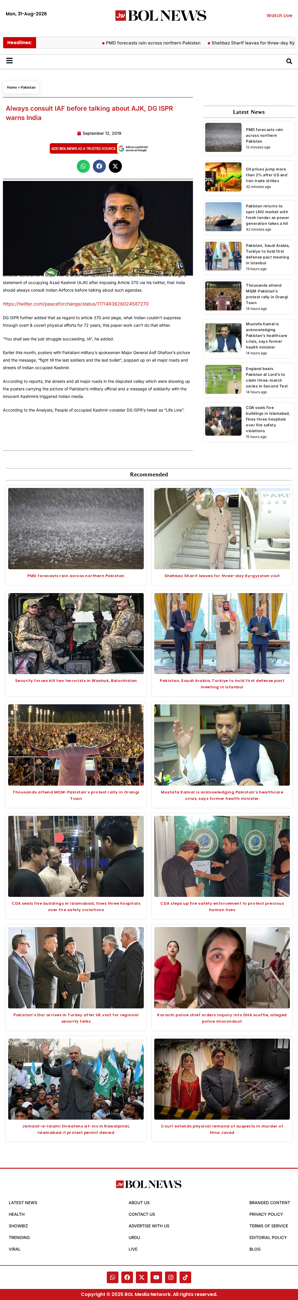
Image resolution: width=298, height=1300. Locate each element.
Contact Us (142, 1214)
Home (12, 87)
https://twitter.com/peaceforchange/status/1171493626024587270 (76, 304)
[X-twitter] (142, 1277)
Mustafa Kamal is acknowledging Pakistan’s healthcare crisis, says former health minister (267, 335)
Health (16, 1214)
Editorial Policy (268, 1237)
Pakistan (28, 87)
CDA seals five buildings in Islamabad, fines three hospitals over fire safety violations (268, 419)
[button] (83, 166)
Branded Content (269, 1202)
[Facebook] (127, 1277)
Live (133, 1249)
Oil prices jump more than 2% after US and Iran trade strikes (266, 175)
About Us (139, 1202)
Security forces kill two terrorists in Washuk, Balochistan (76, 680)
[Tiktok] (185, 1277)
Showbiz (18, 1225)
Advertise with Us (149, 1225)
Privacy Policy (266, 1214)
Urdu (134, 1237)
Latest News (23, 1202)
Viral (15, 1249)
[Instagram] (171, 1277)
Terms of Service (268, 1225)
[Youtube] (156, 1277)
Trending (19, 1237)
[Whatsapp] (112, 1277)
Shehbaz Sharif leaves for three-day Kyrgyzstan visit (242, 43)
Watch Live (279, 15)
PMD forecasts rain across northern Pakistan (128, 43)
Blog (254, 1249)
